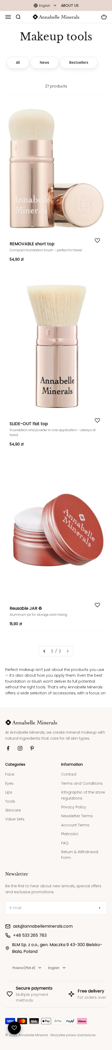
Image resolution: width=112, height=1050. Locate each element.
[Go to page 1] (44, 651)
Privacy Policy (73, 803)
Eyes (9, 779)
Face (9, 770)
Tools (10, 797)
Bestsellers (78, 62)
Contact (69, 770)
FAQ (65, 839)
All (18, 62)
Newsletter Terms (77, 812)
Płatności (69, 830)
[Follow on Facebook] (8, 744)
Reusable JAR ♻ (26, 608)
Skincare (13, 806)
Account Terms (75, 821)
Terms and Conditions (82, 779)
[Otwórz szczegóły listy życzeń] (14, 1027)
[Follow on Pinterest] (32, 744)
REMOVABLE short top (32, 244)
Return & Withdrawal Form (79, 850)
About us (70, 5)
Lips (8, 788)
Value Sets (14, 815)
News (44, 62)
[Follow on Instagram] (20, 744)
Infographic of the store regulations (83, 791)
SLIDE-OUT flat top (29, 424)
